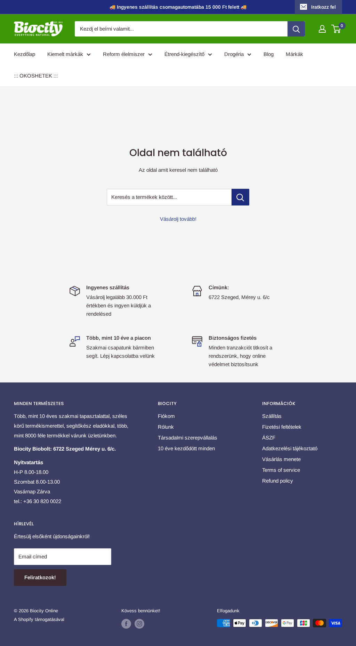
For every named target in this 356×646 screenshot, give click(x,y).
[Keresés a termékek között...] (240, 197)
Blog (269, 54)
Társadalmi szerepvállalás (187, 438)
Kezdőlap (24, 54)
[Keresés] (296, 29)
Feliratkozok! (40, 577)
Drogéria (234, 54)
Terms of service (281, 470)
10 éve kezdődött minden (186, 448)
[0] (336, 29)
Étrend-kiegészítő (184, 54)
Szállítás (272, 416)
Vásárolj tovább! (178, 219)
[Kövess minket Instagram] (139, 624)
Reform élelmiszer (124, 54)
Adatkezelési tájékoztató (289, 448)
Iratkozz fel (323, 7)
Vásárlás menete (281, 459)
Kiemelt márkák (65, 54)
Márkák (294, 54)
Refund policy (277, 481)
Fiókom (166, 416)
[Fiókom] (322, 29)
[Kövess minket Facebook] (126, 624)
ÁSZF (268, 438)
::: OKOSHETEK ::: (36, 76)
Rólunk (166, 427)
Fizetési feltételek (281, 427)
